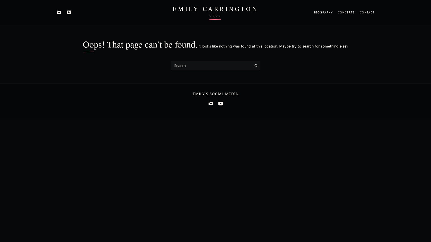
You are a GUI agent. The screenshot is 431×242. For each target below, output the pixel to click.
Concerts (346, 12)
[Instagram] (211, 104)
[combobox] (211, 65)
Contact (367, 12)
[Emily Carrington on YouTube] (69, 12)
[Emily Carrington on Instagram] (59, 12)
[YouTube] (220, 104)
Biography (323, 12)
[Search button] (256, 65)
